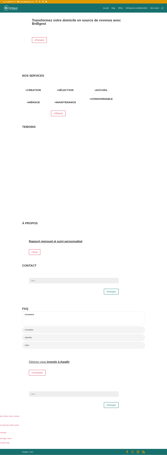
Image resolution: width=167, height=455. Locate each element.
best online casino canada (9, 416)
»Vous (34, 252)
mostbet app (4, 443)
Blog (113, 8)
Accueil (106, 8)
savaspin (3, 432)
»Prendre (39, 40)
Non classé (154, 8)
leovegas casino (6, 438)
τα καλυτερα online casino (9, 425)
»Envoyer (111, 291)
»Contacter (37, 372)
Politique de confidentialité (136, 8)
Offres (120, 8)
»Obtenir (58, 113)
